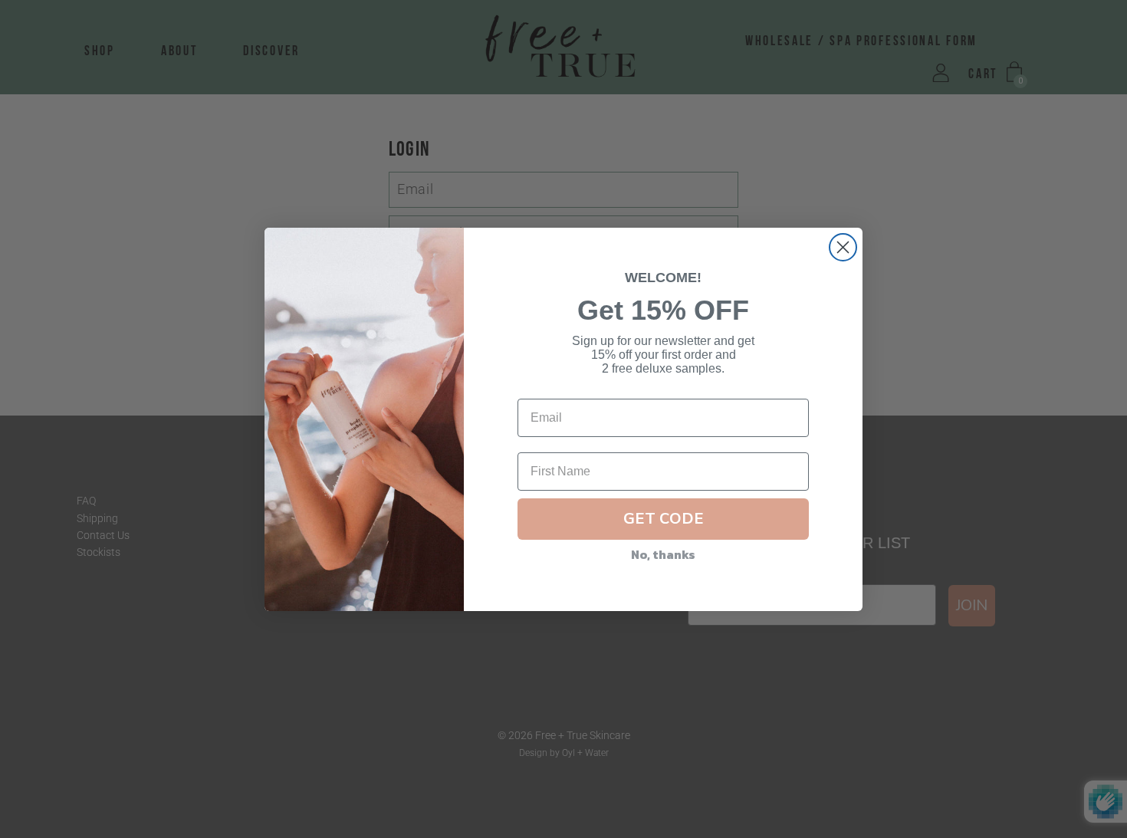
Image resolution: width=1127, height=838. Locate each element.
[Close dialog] (843, 247)
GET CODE (663, 518)
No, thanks (663, 554)
